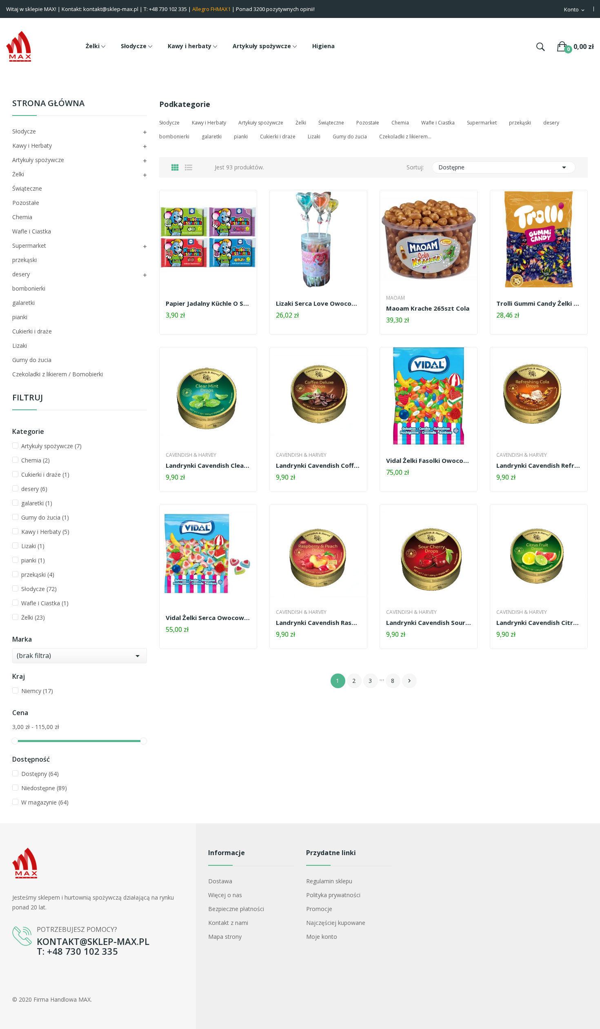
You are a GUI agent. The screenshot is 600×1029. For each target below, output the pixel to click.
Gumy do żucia (31, 360)
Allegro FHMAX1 (211, 9)
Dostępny (40, 774)
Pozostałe (25, 203)
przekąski (24, 260)
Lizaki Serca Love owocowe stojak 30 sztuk (318, 303)
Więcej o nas (225, 895)
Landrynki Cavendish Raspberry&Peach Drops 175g (318, 622)
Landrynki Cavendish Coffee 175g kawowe (318, 465)
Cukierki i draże (32, 331)
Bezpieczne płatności (236, 909)
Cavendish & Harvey (191, 455)
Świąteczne (27, 188)
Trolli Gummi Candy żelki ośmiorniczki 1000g (538, 303)
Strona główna (48, 104)
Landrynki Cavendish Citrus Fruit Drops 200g (538, 622)
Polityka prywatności (333, 895)
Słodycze (24, 131)
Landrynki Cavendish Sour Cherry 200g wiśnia (428, 622)
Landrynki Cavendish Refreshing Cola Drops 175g (538, 465)
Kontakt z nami (228, 923)
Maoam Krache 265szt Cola (427, 308)
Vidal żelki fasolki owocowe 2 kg (428, 460)
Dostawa (220, 881)
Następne (409, 681)
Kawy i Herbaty (32, 145)
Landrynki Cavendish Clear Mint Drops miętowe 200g (208, 465)
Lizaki (19, 345)
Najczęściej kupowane (335, 923)
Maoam (395, 298)
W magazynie (45, 802)
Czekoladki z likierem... (405, 136)
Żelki (18, 174)
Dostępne (503, 167)
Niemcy (37, 691)
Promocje (319, 909)
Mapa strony (225, 936)
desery (21, 274)
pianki (19, 317)
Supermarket (29, 245)
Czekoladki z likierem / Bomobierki (57, 374)
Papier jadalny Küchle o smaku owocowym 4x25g (208, 303)
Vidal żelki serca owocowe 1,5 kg (208, 617)
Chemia (22, 217)
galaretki (23, 303)
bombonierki (28, 288)
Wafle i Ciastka (31, 231)
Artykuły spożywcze (38, 160)
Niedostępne (44, 788)
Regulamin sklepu (329, 881)
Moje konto (321, 936)
